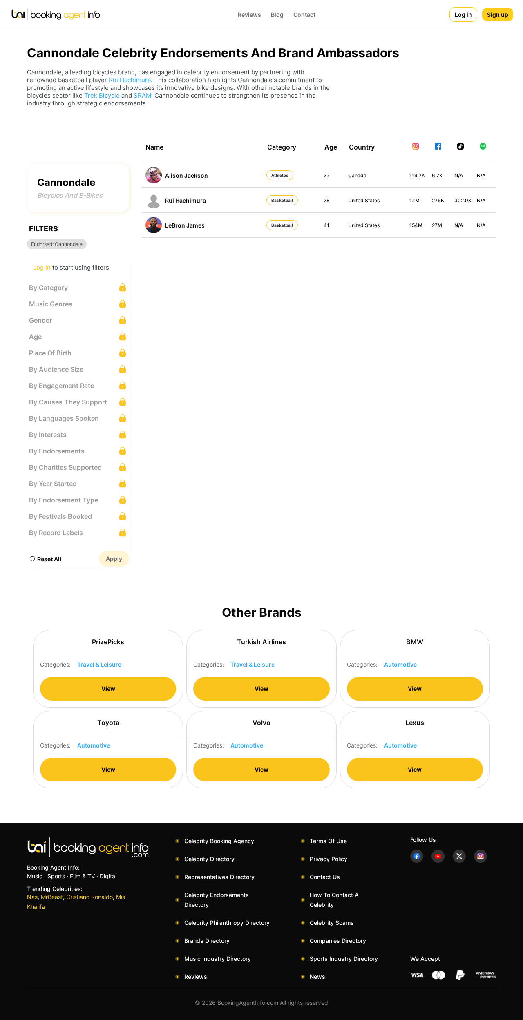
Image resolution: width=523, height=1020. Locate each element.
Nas (32, 896)
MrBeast (52, 896)
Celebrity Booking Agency (219, 840)
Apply (114, 558)
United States (364, 200)
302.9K (463, 200)
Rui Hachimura (130, 80)
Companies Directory (338, 940)
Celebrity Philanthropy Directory (227, 922)
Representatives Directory (219, 876)
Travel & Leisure (99, 664)
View (108, 688)
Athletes (279, 175)
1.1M (414, 200)
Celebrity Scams (332, 922)
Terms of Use (328, 840)
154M (415, 225)
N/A (458, 175)
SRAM (142, 95)
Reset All (49, 559)
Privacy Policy (328, 858)
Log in (463, 14)
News (317, 976)
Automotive (400, 664)
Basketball (282, 200)
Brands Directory (207, 940)
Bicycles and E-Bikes (70, 195)
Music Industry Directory (217, 958)
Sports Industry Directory (344, 958)
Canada (357, 175)
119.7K (417, 175)
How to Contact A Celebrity (334, 899)
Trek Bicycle (102, 95)
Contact (304, 14)
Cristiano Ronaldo (89, 896)
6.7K (437, 175)
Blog (277, 14)
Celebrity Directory (209, 858)
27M (437, 225)
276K (438, 200)
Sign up (497, 14)
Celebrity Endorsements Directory (216, 899)
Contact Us (325, 876)
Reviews (249, 14)
